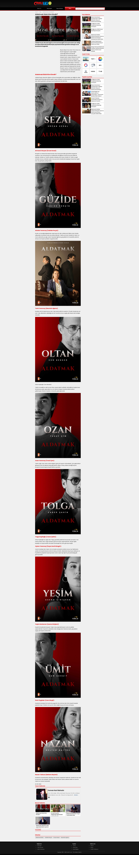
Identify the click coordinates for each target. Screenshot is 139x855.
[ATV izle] (100, 67)
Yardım (74, 845)
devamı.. (76, 795)
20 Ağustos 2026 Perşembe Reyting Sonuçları (96, 25)
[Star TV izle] (86, 67)
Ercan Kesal (56, 837)
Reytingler (49, 8)
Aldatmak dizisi (39, 837)
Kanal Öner (75, 847)
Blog (70, 8)
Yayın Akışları (59, 8)
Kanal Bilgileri (76, 849)
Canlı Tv (39, 8)
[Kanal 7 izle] (93, 67)
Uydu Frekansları (41, 849)
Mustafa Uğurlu (65, 837)
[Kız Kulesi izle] (86, 61)
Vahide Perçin (48, 837)
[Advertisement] (78, 3)
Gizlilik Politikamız (94, 849)
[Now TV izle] (93, 73)
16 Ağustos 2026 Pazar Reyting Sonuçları (97, 30)
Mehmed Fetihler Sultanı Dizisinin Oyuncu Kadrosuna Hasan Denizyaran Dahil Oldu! (97, 37)
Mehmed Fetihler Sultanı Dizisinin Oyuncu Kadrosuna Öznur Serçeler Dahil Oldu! (97, 111)
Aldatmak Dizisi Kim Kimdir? (48, 12)
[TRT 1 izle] (93, 61)
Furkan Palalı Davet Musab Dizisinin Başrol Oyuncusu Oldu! (97, 43)
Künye (92, 847)
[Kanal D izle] (86, 73)
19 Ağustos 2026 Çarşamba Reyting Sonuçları (96, 105)
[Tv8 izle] (100, 73)
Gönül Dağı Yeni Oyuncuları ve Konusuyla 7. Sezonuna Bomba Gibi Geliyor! (97, 94)
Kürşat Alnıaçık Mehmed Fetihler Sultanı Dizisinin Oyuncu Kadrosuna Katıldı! (97, 49)
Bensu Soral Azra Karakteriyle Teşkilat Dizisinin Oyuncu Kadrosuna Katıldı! (96, 19)
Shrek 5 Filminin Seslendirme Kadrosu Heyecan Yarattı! (96, 99)
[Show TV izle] (100, 61)
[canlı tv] (43, 5)
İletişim (92, 845)
